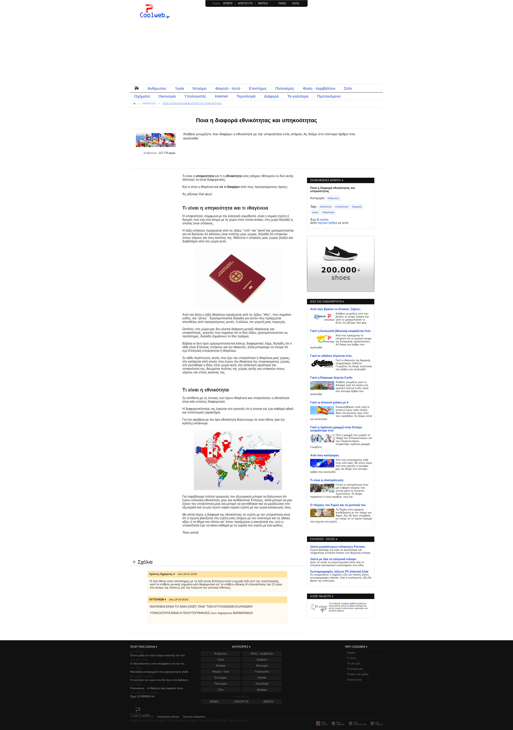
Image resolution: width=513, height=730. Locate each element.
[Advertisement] (256, 54)
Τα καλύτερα (297, 96)
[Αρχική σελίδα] (155, 19)
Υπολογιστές (195, 96)
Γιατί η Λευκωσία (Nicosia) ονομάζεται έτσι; (340, 331)
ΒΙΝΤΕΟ (268, 701)
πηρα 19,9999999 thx (142, 696)
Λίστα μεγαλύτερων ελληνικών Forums (337, 546)
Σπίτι (348, 88)
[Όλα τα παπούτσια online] (340, 290)
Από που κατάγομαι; (324, 455)
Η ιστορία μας (355, 668)
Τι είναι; (351, 657)
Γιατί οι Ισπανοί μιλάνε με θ (329, 402)
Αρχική (351, 652)
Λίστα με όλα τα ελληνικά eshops (333, 559)
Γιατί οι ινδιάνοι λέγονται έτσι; (331, 355)
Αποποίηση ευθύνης (168, 716)
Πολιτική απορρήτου (194, 716)
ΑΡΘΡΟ (227, 3)
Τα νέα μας (353, 663)
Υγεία (179, 88)
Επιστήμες (258, 88)
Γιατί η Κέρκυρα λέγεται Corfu (331, 377)
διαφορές (357, 206)
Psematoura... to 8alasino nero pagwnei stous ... (158, 688)
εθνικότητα (325, 206)
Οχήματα (142, 96)
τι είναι (350, 606)
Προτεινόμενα (328, 96)
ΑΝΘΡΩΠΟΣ (149, 103)
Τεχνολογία (245, 96)
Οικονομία (167, 96)
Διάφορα (271, 96)
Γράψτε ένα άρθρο (358, 674)
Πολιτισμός (284, 88)
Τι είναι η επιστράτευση (326, 480)
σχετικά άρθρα (327, 222)
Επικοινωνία (354, 679)
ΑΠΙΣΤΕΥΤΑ (241, 701)
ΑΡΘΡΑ (214, 701)
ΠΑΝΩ (282, 3)
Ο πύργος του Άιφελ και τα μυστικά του (338, 505)
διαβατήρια (328, 212)
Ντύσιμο (200, 88)
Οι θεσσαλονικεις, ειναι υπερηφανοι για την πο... (158, 663)
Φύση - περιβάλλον (319, 88)
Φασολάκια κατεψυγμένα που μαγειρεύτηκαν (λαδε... (160, 671)
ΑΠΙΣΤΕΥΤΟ (245, 3)
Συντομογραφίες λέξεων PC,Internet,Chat (339, 571)
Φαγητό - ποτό (227, 88)
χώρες (315, 212)
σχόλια (322, 219)
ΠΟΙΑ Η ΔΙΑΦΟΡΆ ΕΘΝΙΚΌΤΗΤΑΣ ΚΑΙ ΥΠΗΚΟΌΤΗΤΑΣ (192, 103)
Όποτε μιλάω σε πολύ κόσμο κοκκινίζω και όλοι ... (159, 655)
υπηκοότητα (341, 206)
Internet (221, 96)
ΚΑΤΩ (296, 3)
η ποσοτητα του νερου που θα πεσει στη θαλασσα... (160, 680)
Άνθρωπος (157, 88)
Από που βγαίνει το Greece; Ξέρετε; (335, 309)
